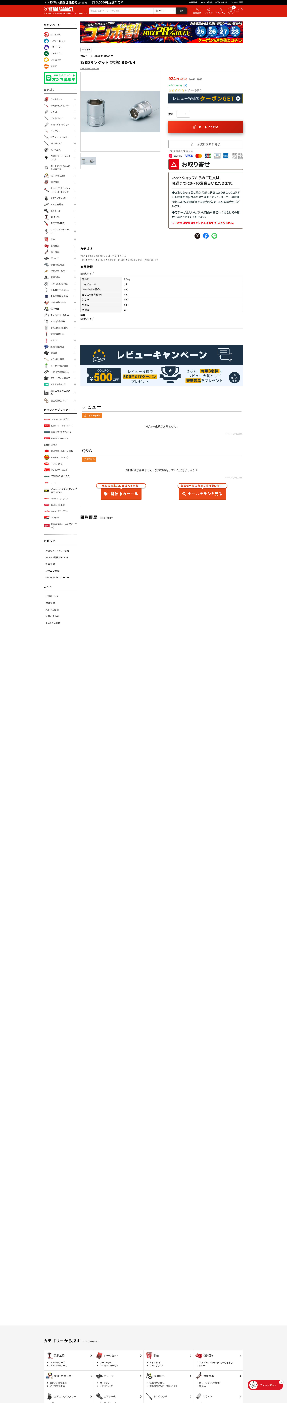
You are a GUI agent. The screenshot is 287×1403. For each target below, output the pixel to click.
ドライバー (55, 131)
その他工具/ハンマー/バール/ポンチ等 (60, 190)
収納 (52, 239)
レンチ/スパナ (56, 118)
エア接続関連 (56, 204)
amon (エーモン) (59, 511)
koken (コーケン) (59, 457)
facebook (206, 236)
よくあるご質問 (236, 2)
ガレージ (54, 258)
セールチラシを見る (202, 490)
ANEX (54, 444)
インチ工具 (55, 149)
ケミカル (54, 340)
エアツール (55, 210)
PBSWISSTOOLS (59, 438)
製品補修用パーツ (58, 400)
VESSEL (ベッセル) (60, 498)
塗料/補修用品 (57, 334)
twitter (197, 236)
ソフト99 (55, 517)
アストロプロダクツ (60, 419)
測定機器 (54, 182)
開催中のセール (121, 490)
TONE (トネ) (57, 463)
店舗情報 (193, 2)
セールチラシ (56, 53)
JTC (53, 482)
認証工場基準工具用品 (60, 392)
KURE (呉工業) (58, 505)
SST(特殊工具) (57, 175)
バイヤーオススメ (58, 40)
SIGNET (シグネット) (61, 432)
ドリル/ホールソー (58, 271)
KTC (90, 256)
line (214, 236)
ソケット (54, 112)
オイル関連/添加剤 (59, 327)
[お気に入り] (221, 11)
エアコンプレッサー (59, 198)
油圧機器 (54, 252)
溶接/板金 (55, 277)
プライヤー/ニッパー (59, 137)
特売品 (53, 66)
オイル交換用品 (57, 321)
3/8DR (101, 260)
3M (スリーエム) (59, 469)
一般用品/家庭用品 (59, 372)
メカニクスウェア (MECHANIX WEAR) (64, 490)
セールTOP (55, 34)
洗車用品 (54, 308)
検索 (181, 11)
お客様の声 (55, 59)
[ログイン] (208, 11)
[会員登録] (196, 11)
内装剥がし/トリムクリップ (60, 158)
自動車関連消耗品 (59, 296)
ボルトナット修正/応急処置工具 (60, 168)
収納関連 (54, 245)
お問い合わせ (221, 2)
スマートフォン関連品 (60, 378)
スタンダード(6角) (116, 260)
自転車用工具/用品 (59, 290)
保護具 (53, 353)
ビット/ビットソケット (59, 124)
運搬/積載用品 (57, 346)
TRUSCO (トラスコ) (60, 476)
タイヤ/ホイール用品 (59, 315)
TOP (83, 256)
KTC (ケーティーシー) (61, 425)
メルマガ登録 (206, 2)
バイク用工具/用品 (59, 283)
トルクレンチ (56, 143)
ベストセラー (56, 47)
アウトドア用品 (57, 359)
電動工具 (54, 217)
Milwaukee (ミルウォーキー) (64, 526)
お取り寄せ (86, 50)
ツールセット (56, 99)
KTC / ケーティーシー (89, 68)
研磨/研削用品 (57, 264)
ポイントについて (185, 85)
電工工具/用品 (57, 223)
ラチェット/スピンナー (60, 105)
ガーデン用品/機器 (59, 365)
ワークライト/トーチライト (60, 231)
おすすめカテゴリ (58, 384)
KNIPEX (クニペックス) (62, 451)
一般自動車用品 (58, 302)
